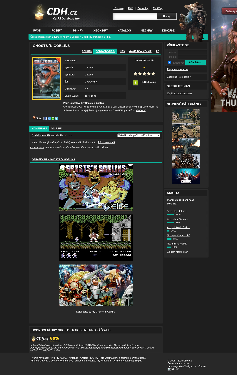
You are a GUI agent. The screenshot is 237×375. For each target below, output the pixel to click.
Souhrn (87, 51)
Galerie (56, 128)
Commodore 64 (105, 51)
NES (122, 51)
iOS (92, 357)
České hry (143, 8)
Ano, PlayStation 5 (177, 211)
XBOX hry (101, 30)
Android (84, 357)
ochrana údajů (137, 357)
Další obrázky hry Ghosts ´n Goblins (95, 311)
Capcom (89, 67)
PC (157, 51)
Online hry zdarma (123, 360)
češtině (55, 360)
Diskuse (168, 30)
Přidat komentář (41, 135)
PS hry (78, 30)
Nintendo (73, 357)
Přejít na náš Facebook (179, 93)
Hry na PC (61, 357)
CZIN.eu (201, 366)
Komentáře (39, 128)
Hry (52, 357)
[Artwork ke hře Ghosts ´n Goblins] (96, 305)
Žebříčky (158, 8)
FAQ (130, 8)
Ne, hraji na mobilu (177, 243)
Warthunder (66, 360)
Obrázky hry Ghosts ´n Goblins (53, 159)
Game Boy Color (140, 51)
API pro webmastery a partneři (112, 357)
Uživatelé (118, 8)
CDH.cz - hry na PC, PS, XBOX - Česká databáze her (55, 17)
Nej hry (147, 30)
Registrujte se (37, 147)
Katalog (124, 30)
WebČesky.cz (186, 366)
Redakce (140, 110)
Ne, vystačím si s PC (178, 235)
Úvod (37, 30)
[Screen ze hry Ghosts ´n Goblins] (96, 210)
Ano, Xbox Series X (177, 219)
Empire (138, 360)
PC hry (56, 30)
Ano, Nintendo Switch (178, 227)
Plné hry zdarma (39, 360)
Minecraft (106, 360)
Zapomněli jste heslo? (179, 76)
